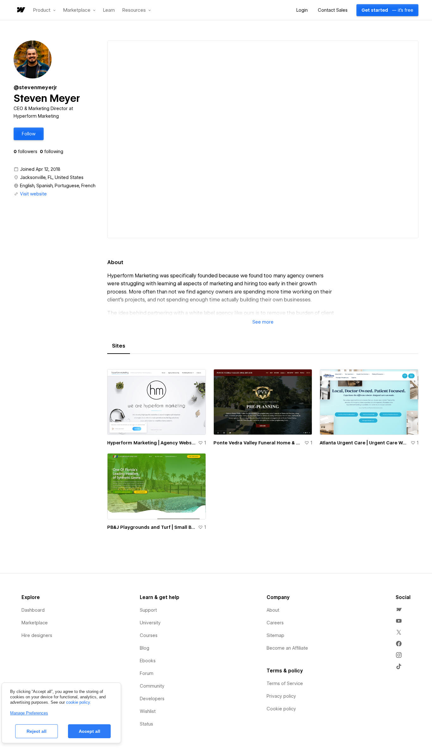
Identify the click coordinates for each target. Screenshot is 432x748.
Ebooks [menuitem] (148, 660)
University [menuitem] (150, 622)
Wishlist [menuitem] (148, 711)
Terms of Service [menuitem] (285, 683)
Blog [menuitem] (144, 648)
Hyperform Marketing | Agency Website (151, 442)
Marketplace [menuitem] (35, 622)
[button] (44, 10)
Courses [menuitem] (148, 635)
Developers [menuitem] (152, 698)
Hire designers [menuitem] (37, 635)
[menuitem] (399, 609)
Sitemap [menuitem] (275, 635)
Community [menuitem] (152, 686)
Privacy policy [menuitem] (281, 696)
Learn (109, 10)
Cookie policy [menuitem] (281, 708)
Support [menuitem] (148, 610)
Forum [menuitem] (146, 673)
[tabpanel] (262, 453)
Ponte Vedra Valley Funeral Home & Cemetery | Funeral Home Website (257, 442)
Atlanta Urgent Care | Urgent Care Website (364, 442)
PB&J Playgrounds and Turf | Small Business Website (151, 527)
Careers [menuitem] (275, 622)
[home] (20, 10)
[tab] (118, 346)
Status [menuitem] (146, 723)
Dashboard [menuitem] (33, 610)
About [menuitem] (273, 610)
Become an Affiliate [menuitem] (287, 648)
